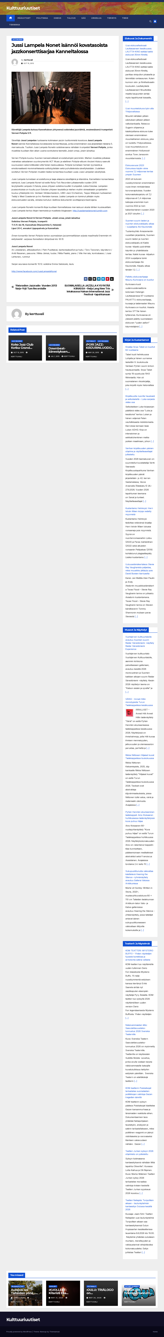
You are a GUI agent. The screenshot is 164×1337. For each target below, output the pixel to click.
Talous (71, 18)
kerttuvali (28, 60)
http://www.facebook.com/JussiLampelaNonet (34, 271)
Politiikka (42, 18)
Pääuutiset (24, 18)
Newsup (43, 1332)
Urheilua (96, 18)
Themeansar (54, 1332)
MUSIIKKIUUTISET (18, 1286)
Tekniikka (14, 25)
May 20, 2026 (95, 1298)
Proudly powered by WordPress (19, 1332)
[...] (127, 101)
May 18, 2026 (133, 1298)
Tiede (125, 18)
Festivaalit (91, 341)
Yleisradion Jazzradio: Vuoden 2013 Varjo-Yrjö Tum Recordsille (36, 287)
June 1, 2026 (19, 1298)
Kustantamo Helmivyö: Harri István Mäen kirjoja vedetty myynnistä (139, 511)
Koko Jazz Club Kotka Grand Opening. (22, 348)
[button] (150, 21)
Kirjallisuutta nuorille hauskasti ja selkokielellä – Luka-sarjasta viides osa (140, 399)
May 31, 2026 (57, 1298)
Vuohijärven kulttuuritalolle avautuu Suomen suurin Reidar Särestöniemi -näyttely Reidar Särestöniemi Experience (139, 643)
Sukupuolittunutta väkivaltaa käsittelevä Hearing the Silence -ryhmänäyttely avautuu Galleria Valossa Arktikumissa (139, 877)
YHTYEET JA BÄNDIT (132, 1286)
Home (155, 1332)
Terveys (111, 18)
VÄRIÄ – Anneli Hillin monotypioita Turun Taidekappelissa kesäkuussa (139, 702)
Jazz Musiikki (17, 39)
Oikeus (57, 18)
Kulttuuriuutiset (23, 8)
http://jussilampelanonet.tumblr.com (90, 210)
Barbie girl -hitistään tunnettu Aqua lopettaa (138, 1293)
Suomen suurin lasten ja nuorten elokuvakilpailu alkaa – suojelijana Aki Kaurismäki (139, 223)
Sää (83, 18)
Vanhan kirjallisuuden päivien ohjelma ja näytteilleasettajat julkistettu (139, 451)
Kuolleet (53, 1286)
